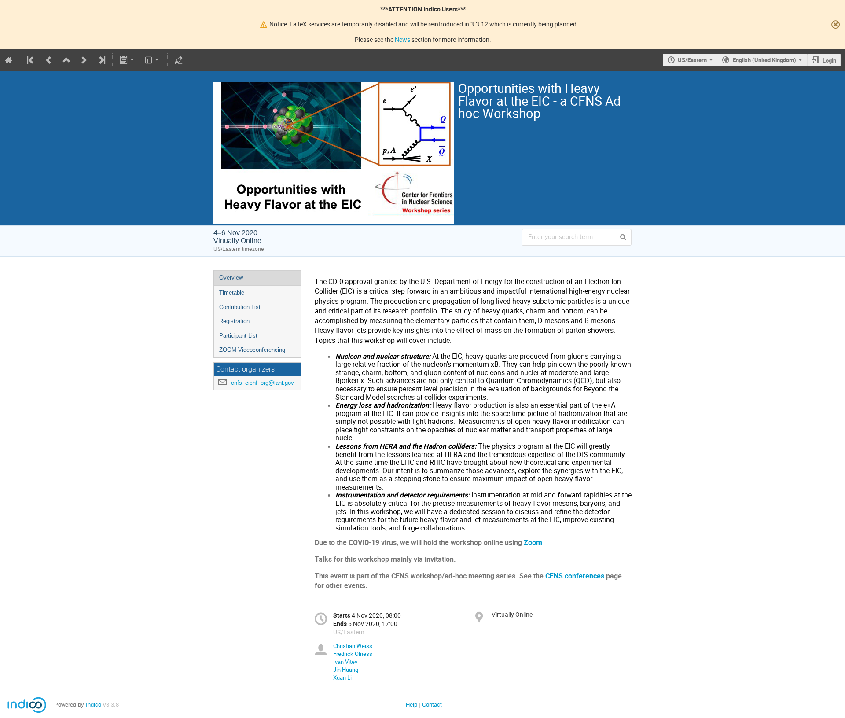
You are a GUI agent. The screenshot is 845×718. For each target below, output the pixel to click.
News (402, 39)
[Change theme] (152, 60)
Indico (93, 704)
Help (411, 704)
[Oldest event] (31, 60)
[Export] (127, 60)
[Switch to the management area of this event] (178, 60)
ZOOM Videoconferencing (252, 349)
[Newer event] (84, 60)
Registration (234, 321)
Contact (432, 704)
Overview (231, 277)
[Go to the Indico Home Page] (9, 60)
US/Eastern (692, 60)
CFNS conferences (574, 576)
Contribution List (240, 307)
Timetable (231, 292)
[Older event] (49, 60)
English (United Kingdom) (764, 60)
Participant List (238, 335)
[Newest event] (101, 60)
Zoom (533, 542)
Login (829, 60)
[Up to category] (66, 60)
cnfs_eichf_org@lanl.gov (262, 383)
